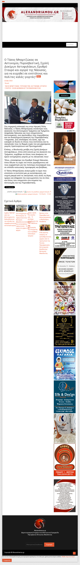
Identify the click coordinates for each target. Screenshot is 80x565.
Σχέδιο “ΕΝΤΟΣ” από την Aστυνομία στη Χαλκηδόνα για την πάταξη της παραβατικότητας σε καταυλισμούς (10, 219)
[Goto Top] (74, 553)
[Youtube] (42, 538)
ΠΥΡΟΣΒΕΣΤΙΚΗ (25, 86)
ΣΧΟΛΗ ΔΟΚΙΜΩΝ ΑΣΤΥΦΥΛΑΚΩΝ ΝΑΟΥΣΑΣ (26, 88)
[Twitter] (40, 538)
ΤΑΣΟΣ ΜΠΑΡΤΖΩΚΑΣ (12, 86)
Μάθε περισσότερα (68, 557)
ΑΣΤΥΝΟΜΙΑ (35, 86)
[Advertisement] (27, 277)
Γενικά (7, 83)
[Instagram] (39, 538)
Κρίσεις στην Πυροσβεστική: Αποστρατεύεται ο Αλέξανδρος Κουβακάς (45, 217)
